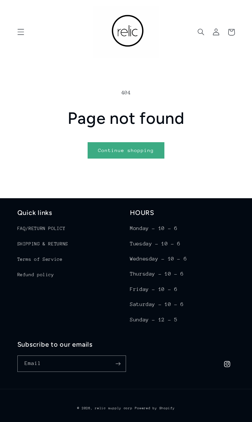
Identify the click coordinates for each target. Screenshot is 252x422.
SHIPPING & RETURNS (42, 243)
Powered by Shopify (155, 408)
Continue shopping (126, 150)
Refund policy (35, 274)
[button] (20, 32)
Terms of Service (40, 259)
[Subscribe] (118, 363)
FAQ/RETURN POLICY (41, 228)
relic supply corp (114, 408)
